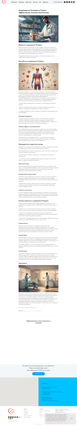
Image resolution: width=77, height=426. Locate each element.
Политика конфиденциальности (44, 415)
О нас (40, 417)
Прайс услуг (28, 2)
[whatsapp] (71, 2)
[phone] (64, 2)
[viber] (14, 417)
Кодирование (26, 414)
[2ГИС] (9, 418)
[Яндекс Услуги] (12, 418)
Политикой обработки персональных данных (53, 421)
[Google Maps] (21, 417)
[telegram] (69, 2)
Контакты (35, 2)
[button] (38, 373)
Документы (45, 2)
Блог (40, 2)
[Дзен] (10, 418)
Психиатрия (21, 2)
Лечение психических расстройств (45, 410)
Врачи (40, 412)
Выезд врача (26, 412)
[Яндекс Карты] (19, 417)
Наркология (14, 2)
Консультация (26, 415)
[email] (74, 2)
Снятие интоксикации (27, 417)
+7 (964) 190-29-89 (46, 394)
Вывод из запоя (26, 410)
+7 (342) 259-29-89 (46, 393)
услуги (25, 408)
